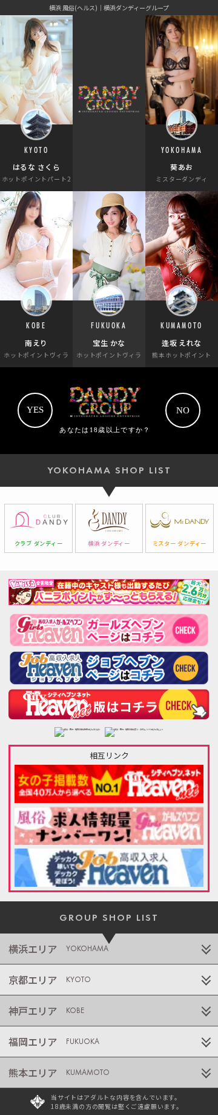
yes (35, 410)
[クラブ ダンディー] (38, 528)
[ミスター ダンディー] (179, 528)
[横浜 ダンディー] (109, 528)
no (183, 410)
